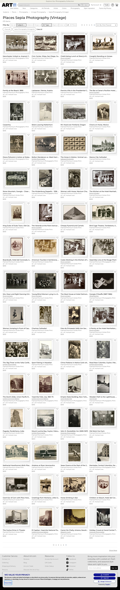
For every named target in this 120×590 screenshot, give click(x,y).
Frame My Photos (105, 8)
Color (61, 25)
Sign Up (114, 568)
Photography (23, 12)
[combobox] (47, 5)
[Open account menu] (100, 5)
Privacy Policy (8, 583)
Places (14, 12)
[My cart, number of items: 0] (116, 5)
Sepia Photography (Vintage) (59, 12)
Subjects (6, 12)
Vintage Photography (38, 12)
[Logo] (9, 5)
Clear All (39, 29)
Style (54, 25)
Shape (37, 25)
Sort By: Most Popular (104, 25)
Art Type (46, 25)
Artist (29, 25)
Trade (106, 5)
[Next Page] (94, 25)
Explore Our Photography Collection (60, 1)
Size (12, 25)
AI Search (85, 5)
